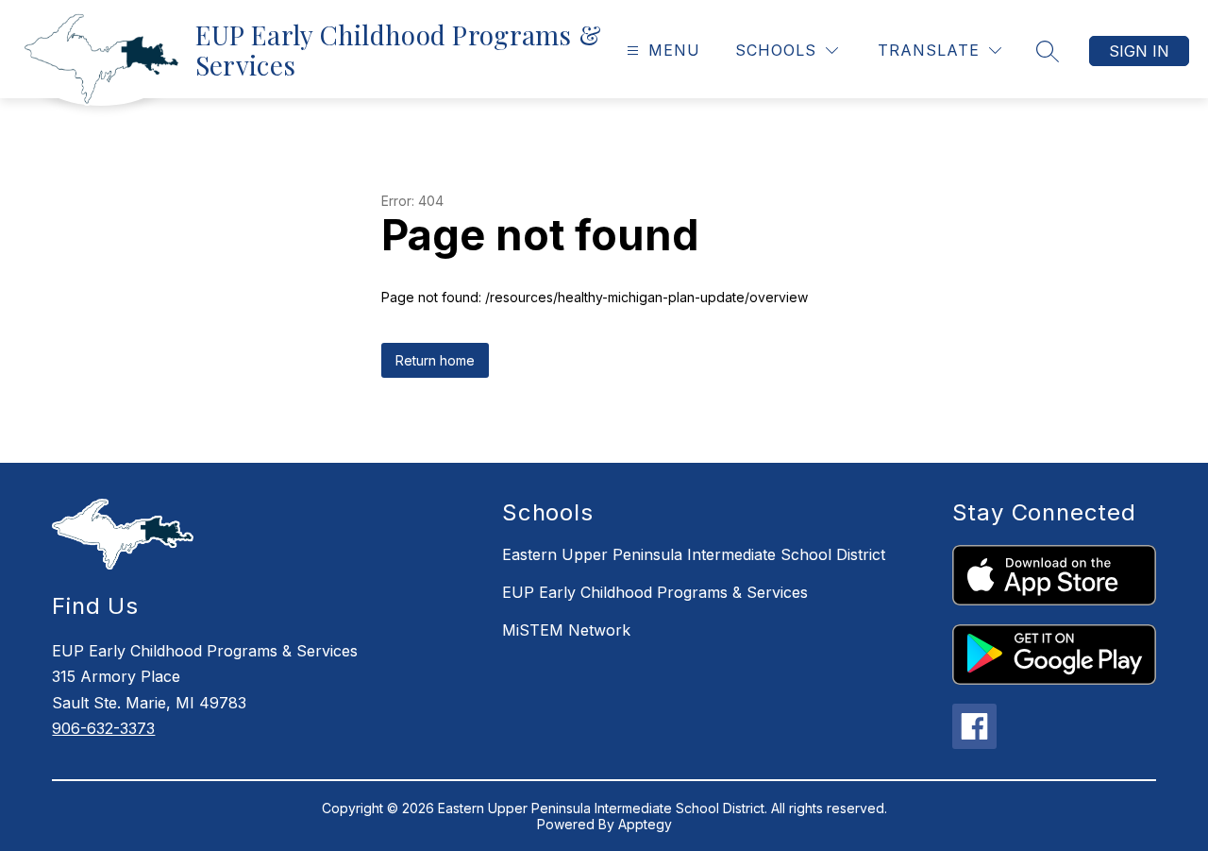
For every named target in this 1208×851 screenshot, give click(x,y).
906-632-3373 (103, 728)
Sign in (1139, 51)
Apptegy (645, 824)
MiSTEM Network (566, 630)
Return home (435, 360)
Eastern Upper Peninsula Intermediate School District (693, 554)
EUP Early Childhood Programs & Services (655, 592)
